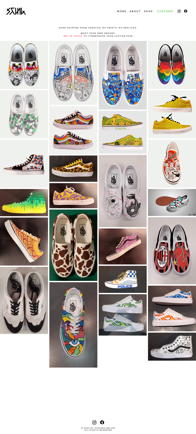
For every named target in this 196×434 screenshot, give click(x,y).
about (135, 11)
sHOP (148, 11)
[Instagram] (179, 11)
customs (165, 11)
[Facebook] (186, 11)
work (122, 11)
